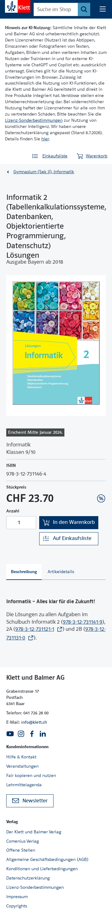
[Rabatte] (101, 498)
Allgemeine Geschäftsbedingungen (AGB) (47, 859)
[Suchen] (84, 9)
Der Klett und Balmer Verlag (33, 832)
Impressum (17, 896)
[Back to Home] (17, 6)
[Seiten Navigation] (102, 9)
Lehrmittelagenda (24, 785)
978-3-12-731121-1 (34, 629)
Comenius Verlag (22, 841)
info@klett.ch (34, 722)
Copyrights (16, 906)
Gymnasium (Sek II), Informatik (43, 171)
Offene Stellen (20, 850)
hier (45, 139)
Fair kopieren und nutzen (31, 775)
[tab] (24, 572)
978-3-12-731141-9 (82, 622)
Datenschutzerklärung (28, 878)
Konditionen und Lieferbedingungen (42, 868)
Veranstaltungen (22, 766)
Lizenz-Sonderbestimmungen (34, 120)
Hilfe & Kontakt (21, 757)
